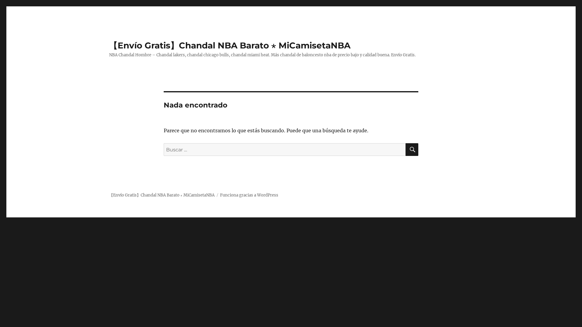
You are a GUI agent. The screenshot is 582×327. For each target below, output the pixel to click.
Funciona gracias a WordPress (249, 195)
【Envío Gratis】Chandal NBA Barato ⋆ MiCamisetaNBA (229, 45)
